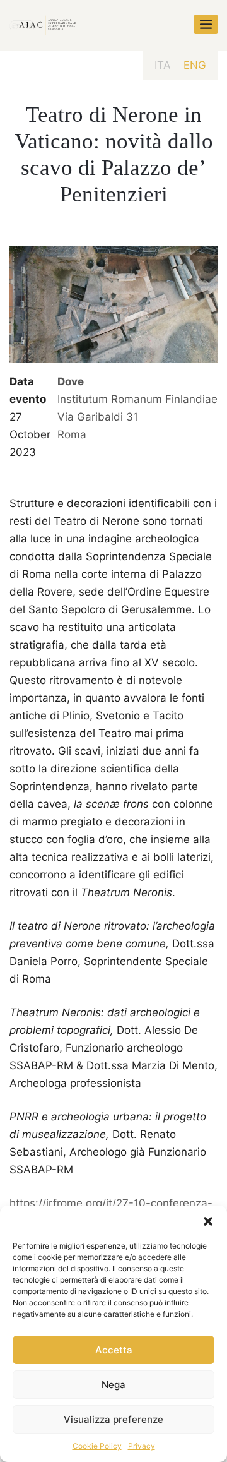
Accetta (113, 1350)
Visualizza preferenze (113, 1419)
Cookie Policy (97, 1446)
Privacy (141, 1446)
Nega (113, 1385)
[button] (208, 1221)
